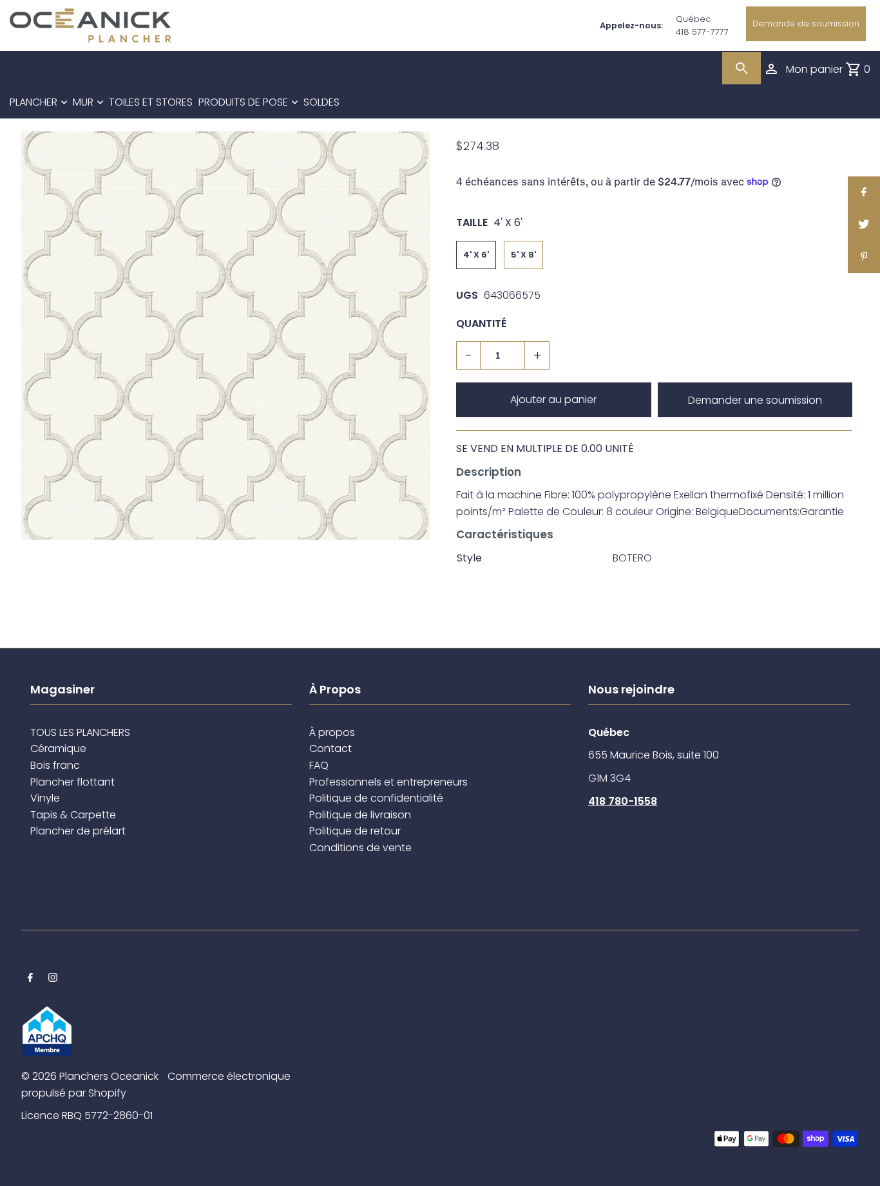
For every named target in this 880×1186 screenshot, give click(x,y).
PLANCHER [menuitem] (33, 102)
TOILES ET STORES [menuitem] (151, 102)
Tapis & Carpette (73, 814)
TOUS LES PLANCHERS (80, 732)
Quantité (481, 323)
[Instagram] (52, 978)
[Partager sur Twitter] (864, 225)
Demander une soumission (755, 400)
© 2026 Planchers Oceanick (89, 1076)
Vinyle (45, 798)
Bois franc (55, 765)
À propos (332, 732)
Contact (330, 748)
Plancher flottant (72, 782)
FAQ (319, 765)
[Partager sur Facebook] (864, 192)
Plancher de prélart (78, 831)
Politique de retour (355, 831)
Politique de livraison (360, 814)
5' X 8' (523, 255)
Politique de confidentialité (376, 798)
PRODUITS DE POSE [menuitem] (243, 102)
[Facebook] (30, 978)
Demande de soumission (805, 23)
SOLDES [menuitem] (321, 102)
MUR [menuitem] (83, 102)
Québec (693, 19)
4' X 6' (476, 255)
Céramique (58, 748)
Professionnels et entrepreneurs (388, 782)
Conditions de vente (360, 847)
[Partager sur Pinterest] (864, 257)
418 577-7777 (702, 31)
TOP (857, 1169)
